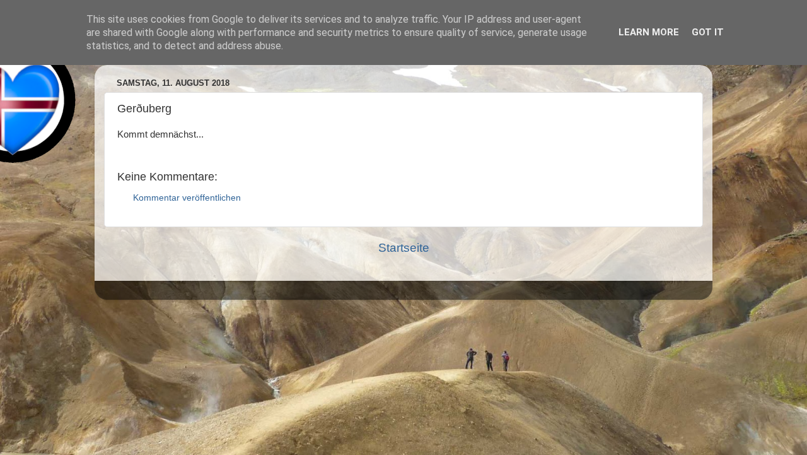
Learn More (648, 32)
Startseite (403, 247)
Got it (708, 32)
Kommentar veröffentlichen (187, 198)
